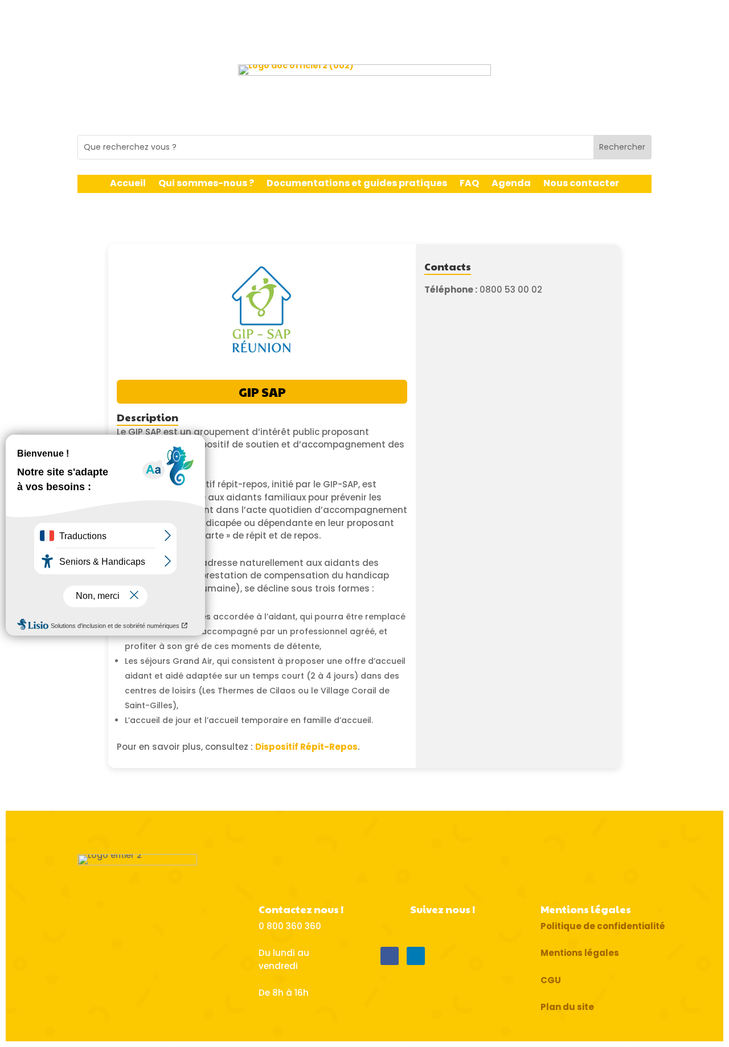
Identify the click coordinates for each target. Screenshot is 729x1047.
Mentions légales (579, 953)
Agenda (511, 184)
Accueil (128, 184)
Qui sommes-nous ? (206, 184)
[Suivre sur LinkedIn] (416, 956)
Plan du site (567, 1007)
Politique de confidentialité (602, 926)
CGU (550, 980)
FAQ (469, 184)
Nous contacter (581, 184)
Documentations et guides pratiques (357, 184)
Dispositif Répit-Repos (306, 747)
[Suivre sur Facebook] (389, 956)
